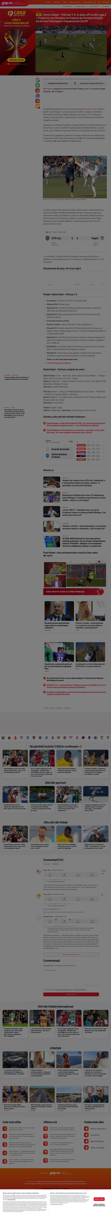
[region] (55, 1202)
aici (28, 1207)
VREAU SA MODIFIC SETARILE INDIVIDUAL (99, 1204)
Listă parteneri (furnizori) (56, 1204)
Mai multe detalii (11, 1199)
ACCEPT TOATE (99, 1199)
